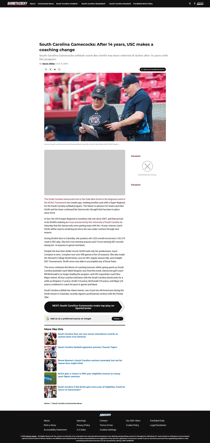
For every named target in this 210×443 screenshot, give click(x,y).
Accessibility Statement (55, 429)
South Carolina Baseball (120, 4)
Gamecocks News (46, 4)
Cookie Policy (132, 425)
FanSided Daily (157, 420)
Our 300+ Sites (133, 420)
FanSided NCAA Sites (143, 4)
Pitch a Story (50, 425)
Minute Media (31, 436)
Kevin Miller (49, 64)
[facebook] (194, 3)
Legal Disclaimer (158, 425)
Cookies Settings (108, 429)
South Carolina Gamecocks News (67, 403)
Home (47, 403)
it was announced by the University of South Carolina (94, 222)
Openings (81, 420)
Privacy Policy (83, 425)
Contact (104, 420)
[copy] (59, 69)
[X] (190, 3)
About (32, 4)
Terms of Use (106, 425)
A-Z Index (81, 429)
